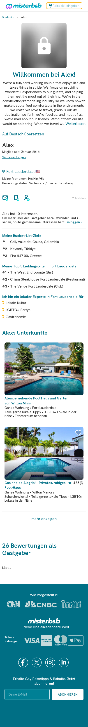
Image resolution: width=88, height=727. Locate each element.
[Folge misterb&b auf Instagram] (50, 662)
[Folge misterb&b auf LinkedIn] (64, 662)
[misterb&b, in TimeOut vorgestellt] (71, 604)
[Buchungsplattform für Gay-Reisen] (44, 620)
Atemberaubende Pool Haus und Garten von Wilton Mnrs (36, 400)
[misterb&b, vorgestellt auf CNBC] (41, 604)
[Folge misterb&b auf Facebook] (23, 662)
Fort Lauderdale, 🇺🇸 (23, 171)
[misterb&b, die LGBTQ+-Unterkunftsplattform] (23, 6)
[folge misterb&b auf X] (37, 662)
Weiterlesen (75, 123)
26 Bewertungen (14, 157)
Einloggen (72, 222)
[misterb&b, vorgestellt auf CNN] (13, 604)
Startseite (8, 17)
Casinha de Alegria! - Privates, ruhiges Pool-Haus (35, 485)
